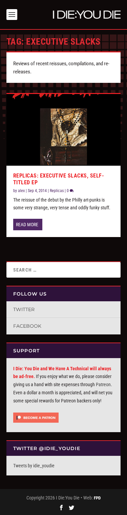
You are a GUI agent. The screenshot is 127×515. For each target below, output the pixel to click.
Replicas (57, 190)
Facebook (27, 326)
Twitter (24, 309)
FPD (97, 497)
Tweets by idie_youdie (34, 465)
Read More (27, 224)
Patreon (103, 384)
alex (21, 190)
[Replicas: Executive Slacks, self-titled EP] (63, 130)
